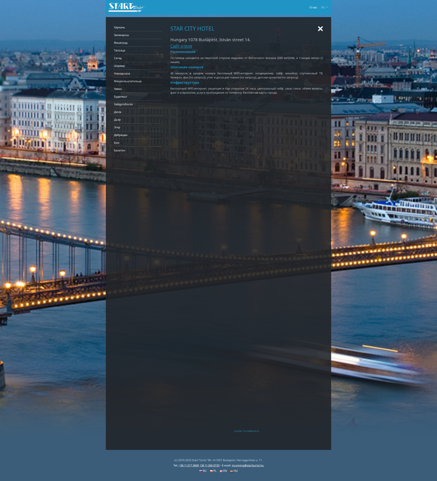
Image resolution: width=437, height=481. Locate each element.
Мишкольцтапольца (128, 81)
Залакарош (121, 35)
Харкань (119, 27)
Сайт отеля (181, 46)
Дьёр (117, 119)
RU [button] (323, 7)
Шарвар (119, 66)
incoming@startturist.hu (248, 465)
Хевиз (118, 89)
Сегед (118, 58)
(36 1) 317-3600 (189, 465)
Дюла (117, 112)
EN (225, 471)
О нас (313, 7)
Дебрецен (120, 135)
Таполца (119, 50)
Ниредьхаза (122, 73)
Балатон (119, 150)
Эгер (117, 127)
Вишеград (120, 43)
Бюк (116, 143)
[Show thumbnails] (246, 431)
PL (214, 471)
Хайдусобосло (123, 104)
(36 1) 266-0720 (210, 465)
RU (204, 471)
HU (235, 471)
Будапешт (120, 96)
